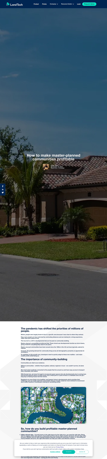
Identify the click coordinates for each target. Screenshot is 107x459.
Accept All (68, 451)
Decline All (82, 451)
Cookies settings (55, 451)
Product (36, 4)
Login (79, 4)
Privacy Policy (59, 447)
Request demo (89, 4)
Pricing (44, 4)
